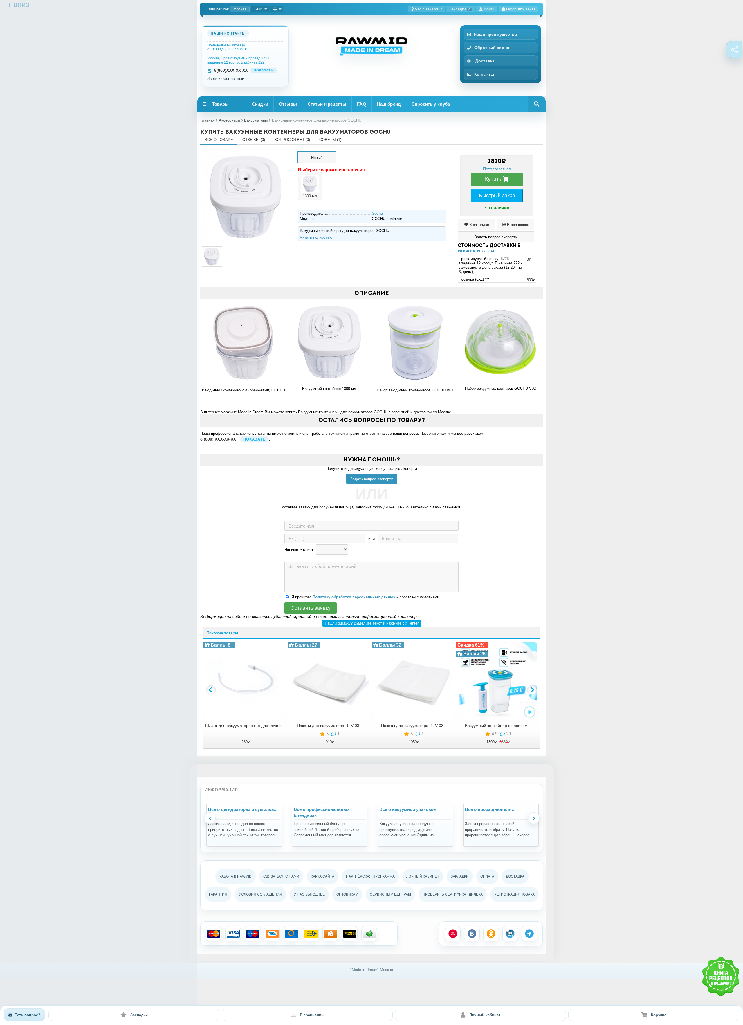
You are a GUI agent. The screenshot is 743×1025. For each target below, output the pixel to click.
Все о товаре (219, 140)
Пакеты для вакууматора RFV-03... (330, 725)
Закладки (459, 9)
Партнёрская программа (370, 876)
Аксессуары (229, 120)
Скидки (260, 104)
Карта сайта (322, 876)
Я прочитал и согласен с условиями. (365, 597)
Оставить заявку (311, 608)
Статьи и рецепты (327, 104)
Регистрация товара (514, 894)
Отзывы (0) (253, 140)
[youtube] (453, 933)
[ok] (491, 933)
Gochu (377, 213)
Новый (316, 158)
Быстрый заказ (497, 195)
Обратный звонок (492, 47)
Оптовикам (347, 894)
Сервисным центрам (390, 894)
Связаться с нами (281, 876)
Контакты (484, 74)
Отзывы (288, 104)
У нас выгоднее (309, 894)
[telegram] (529, 933)
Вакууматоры (256, 120)
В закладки (478, 225)
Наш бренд (389, 104)
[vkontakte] (472, 933)
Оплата (487, 876)
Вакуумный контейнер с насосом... (498, 725)
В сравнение (517, 225)
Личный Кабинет (422, 876)
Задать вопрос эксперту (371, 479)
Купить (494, 179)
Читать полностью (316, 237)
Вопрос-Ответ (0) (292, 140)
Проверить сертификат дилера (453, 894)
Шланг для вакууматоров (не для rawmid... (245, 725)
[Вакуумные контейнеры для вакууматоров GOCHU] (245, 154)
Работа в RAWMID (235, 876)
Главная (207, 120)
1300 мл (310, 196)
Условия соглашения (260, 894)
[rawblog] (510, 933)
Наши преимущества (495, 34)
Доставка (485, 61)
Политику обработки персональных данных (354, 597)
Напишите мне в (298, 550)
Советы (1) (330, 140)
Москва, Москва (476, 251)
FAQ (361, 104)
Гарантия (218, 894)
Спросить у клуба (431, 104)
